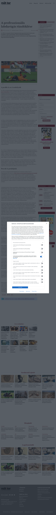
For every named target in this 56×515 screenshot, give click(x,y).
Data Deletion (21, 291)
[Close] (47, 224)
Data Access (28, 291)
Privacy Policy (34, 291)
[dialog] (28, 257)
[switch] (41, 245)
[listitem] (28, 242)
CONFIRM (20, 287)
